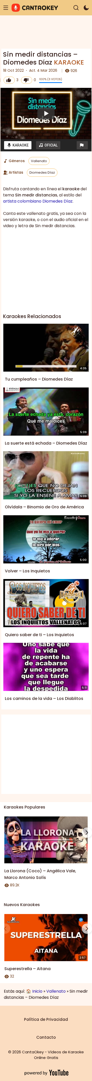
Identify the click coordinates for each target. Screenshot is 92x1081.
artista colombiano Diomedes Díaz (38, 201)
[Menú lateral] (6, 8)
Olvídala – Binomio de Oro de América (44, 507)
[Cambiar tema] (86, 8)
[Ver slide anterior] (5, 832)
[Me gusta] (9, 80)
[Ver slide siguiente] (87, 832)
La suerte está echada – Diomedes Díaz (46, 443)
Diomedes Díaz (42, 172)
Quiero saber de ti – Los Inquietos (39, 635)
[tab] (17, 145)
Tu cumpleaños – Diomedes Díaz (39, 379)
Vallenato (39, 161)
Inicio (37, 991)
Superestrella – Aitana (27, 969)
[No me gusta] (26, 80)
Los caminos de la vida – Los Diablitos (44, 698)
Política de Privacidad (46, 1019)
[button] (82, 145)
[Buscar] (76, 8)
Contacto (46, 1037)
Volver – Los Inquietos (27, 571)
